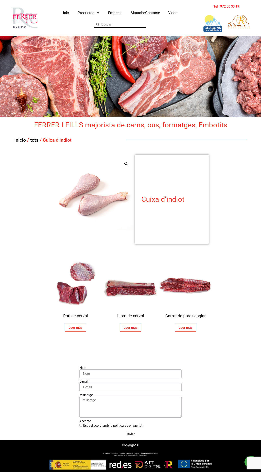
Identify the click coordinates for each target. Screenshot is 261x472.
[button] (126, 163)
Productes (86, 13)
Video (172, 13)
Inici (66, 13)
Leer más (75, 328)
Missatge (86, 395)
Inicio (20, 140)
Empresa (115, 13)
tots (34, 140)
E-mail (84, 381)
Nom (83, 368)
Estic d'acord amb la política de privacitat (112, 425)
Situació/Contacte (145, 13)
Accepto (85, 421)
